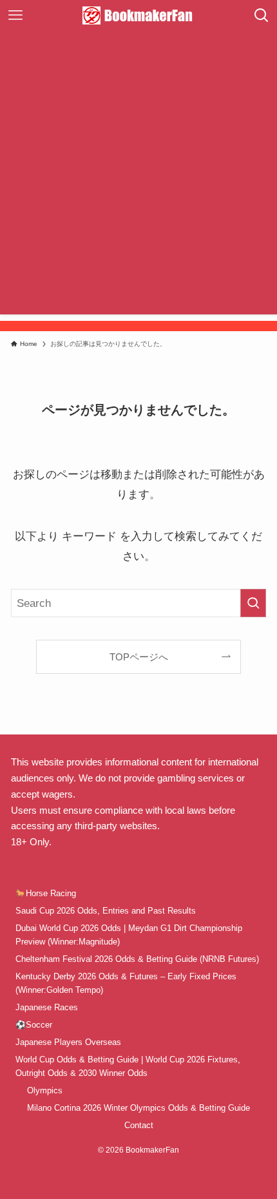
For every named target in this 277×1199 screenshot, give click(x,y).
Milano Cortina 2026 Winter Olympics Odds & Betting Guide (138, 1108)
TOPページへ (139, 656)
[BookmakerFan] (138, 15)
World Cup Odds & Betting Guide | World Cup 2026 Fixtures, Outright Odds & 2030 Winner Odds (127, 1066)
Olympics (44, 1090)
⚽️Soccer (33, 1025)
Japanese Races (46, 1007)
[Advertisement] (138, 175)
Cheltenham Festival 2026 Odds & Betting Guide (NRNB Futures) (137, 959)
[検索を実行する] (253, 603)
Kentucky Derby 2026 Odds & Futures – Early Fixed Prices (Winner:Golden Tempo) (125, 983)
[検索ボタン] (261, 15)
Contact (138, 1125)
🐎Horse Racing (45, 893)
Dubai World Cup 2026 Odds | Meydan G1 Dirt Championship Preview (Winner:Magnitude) (128, 934)
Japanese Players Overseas (68, 1042)
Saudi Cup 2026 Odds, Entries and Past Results (105, 911)
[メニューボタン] (15, 15)
